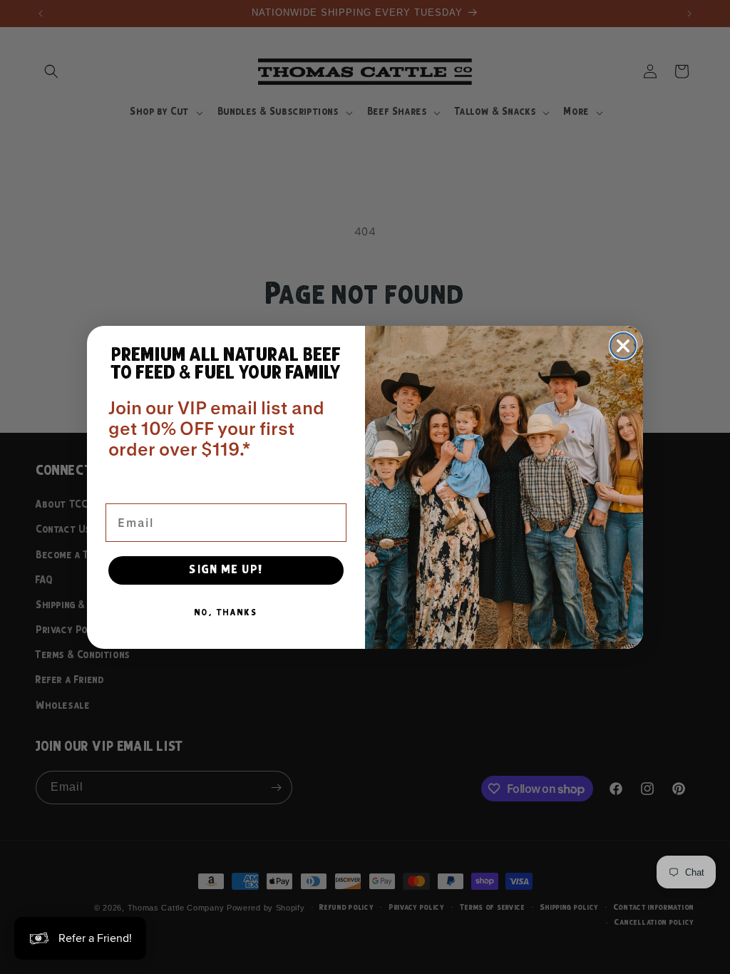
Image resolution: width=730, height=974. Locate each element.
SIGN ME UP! (226, 570)
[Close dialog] (623, 346)
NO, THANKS (226, 613)
